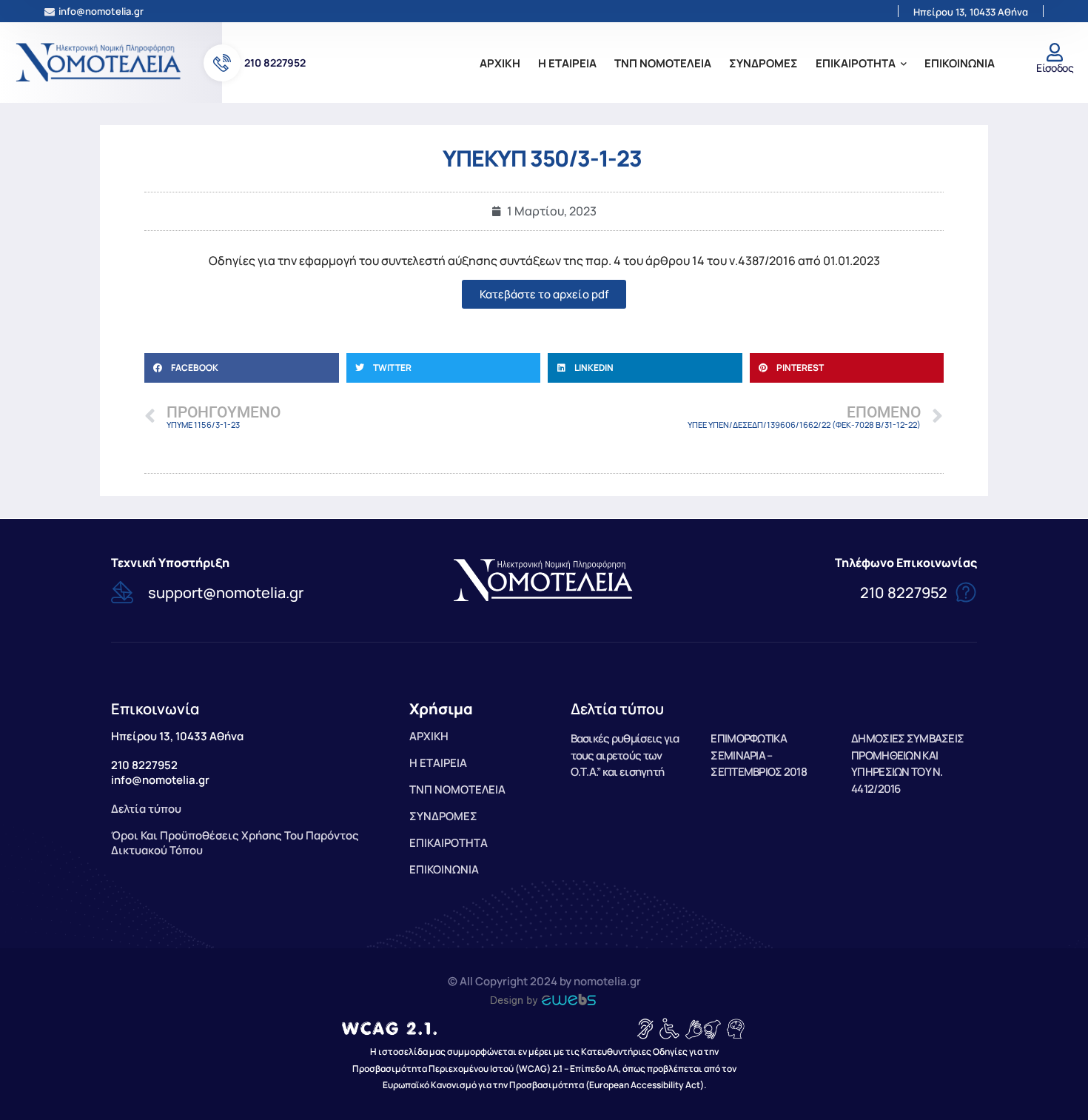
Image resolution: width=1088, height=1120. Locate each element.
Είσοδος (1054, 68)
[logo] (100, 61)
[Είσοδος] (1055, 52)
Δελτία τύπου (617, 709)
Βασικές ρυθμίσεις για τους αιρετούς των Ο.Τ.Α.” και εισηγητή (625, 755)
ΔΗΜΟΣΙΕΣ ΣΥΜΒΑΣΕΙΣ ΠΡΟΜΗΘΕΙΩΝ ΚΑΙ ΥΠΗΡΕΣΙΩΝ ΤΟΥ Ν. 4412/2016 (907, 764)
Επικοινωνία (155, 709)
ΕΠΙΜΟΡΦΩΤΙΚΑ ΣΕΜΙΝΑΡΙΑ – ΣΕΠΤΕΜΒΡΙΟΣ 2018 (758, 755)
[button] (241, 368)
